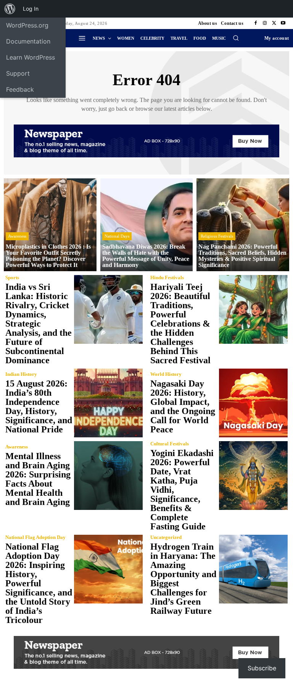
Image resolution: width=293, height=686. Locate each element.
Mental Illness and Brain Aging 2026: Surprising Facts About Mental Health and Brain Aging (38, 479)
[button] (236, 38)
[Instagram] (264, 23)
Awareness (17, 236)
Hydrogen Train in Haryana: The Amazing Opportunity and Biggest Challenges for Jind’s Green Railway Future (183, 579)
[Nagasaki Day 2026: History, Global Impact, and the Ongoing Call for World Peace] (253, 403)
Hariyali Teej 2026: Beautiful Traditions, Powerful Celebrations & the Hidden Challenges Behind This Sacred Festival (180, 323)
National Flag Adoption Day (35, 537)
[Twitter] (274, 23)
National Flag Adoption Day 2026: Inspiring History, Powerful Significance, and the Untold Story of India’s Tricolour (38, 583)
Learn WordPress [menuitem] (30, 57)
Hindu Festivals (167, 277)
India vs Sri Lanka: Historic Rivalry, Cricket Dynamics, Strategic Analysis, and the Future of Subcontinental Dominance (38, 323)
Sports (12, 277)
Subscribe (262, 668)
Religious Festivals (217, 236)
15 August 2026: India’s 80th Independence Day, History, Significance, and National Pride (38, 406)
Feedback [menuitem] (20, 89)
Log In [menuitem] (31, 8)
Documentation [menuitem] (28, 41)
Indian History (21, 374)
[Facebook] (255, 23)
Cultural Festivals (169, 443)
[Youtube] (283, 23)
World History (166, 374)
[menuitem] (10, 9)
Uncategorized (166, 537)
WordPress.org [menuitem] (27, 25)
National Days (117, 236)
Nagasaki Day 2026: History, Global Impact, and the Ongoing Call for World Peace (182, 406)
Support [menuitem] (18, 73)
